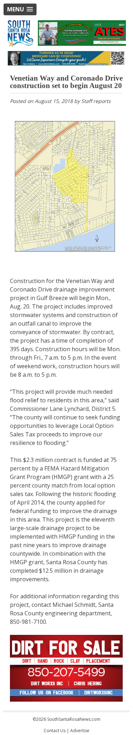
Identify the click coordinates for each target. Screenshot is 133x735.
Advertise (79, 731)
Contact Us (55, 731)
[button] (20, 9)
